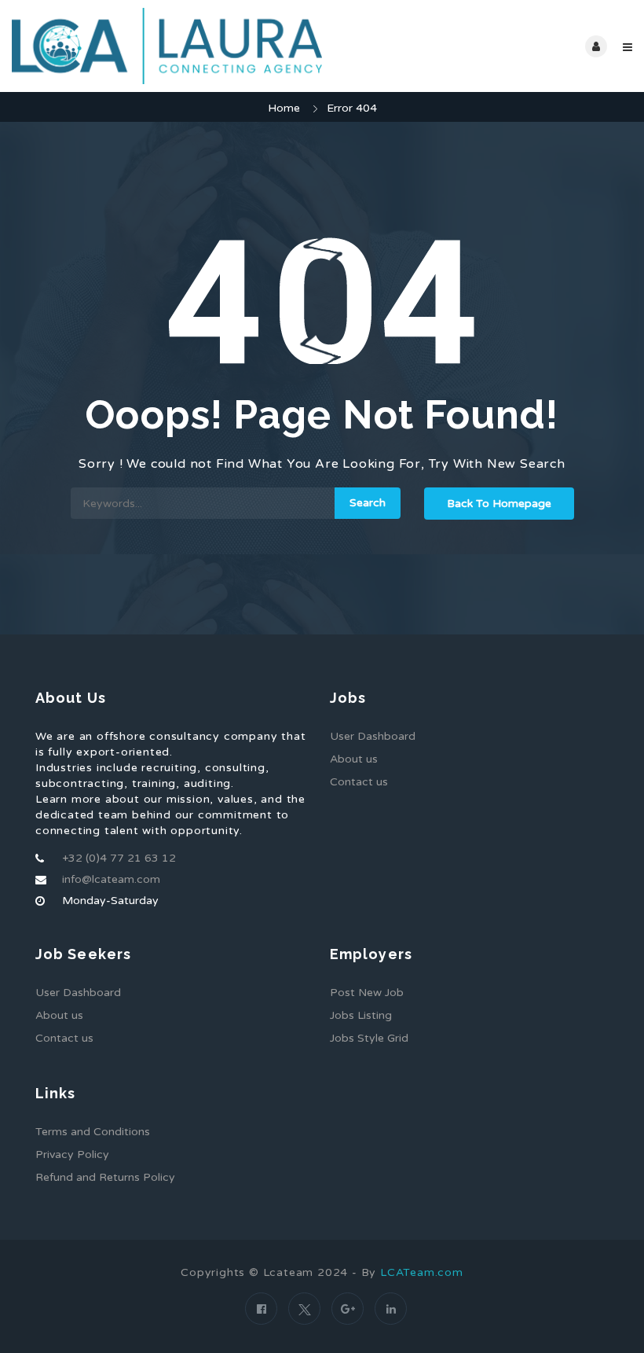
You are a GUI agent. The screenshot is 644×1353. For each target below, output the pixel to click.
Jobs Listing (361, 1015)
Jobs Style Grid (369, 1038)
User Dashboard (372, 736)
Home (284, 108)
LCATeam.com (421, 1272)
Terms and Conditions (92, 1131)
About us (354, 759)
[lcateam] (167, 46)
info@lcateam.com (111, 879)
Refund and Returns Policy (105, 1177)
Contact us (359, 782)
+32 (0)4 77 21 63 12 (119, 858)
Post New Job (367, 992)
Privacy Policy (72, 1154)
